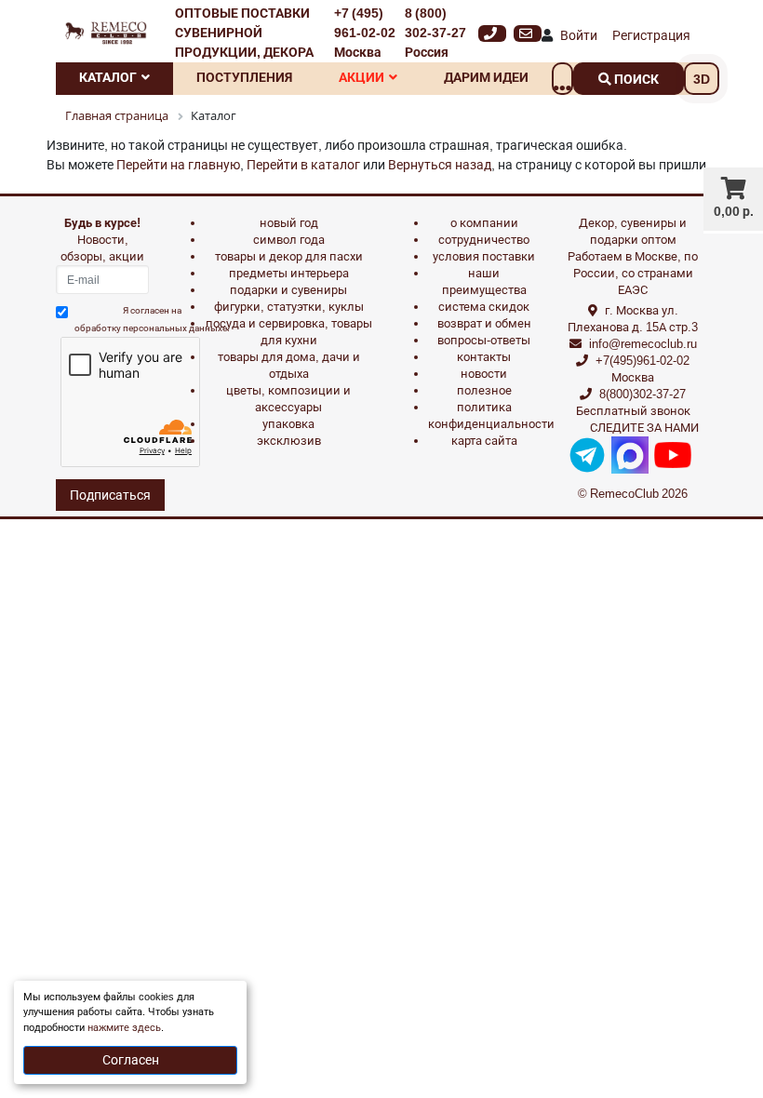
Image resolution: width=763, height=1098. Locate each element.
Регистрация (651, 35)
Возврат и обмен (484, 323)
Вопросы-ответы (483, 340)
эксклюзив (289, 441)
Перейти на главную (178, 164)
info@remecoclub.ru (643, 344)
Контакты (484, 357)
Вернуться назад (439, 164)
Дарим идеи (486, 77)
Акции (361, 77)
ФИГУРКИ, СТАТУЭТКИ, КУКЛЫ (289, 307)
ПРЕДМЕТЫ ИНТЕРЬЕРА (289, 273)
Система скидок (483, 307)
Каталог (108, 77)
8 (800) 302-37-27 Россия (435, 33)
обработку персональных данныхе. (152, 328)
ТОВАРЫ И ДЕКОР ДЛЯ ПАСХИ (289, 256)
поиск (635, 79)
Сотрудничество (483, 240)
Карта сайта (484, 441)
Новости (484, 374)
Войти (578, 35)
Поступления (244, 77)
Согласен (130, 1059)
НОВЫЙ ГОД (289, 223)
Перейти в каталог (303, 164)
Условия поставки (484, 256)
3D (701, 79)
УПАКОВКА (288, 424)
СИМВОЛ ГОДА (289, 240)
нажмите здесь (124, 1028)
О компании (484, 223)
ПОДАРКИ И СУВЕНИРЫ (288, 290)
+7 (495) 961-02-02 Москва (364, 33)
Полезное (484, 390)
